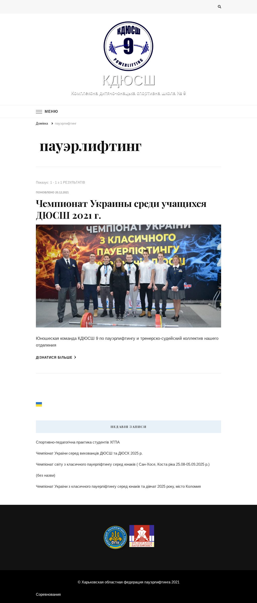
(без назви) (45, 475)
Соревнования (48, 594)
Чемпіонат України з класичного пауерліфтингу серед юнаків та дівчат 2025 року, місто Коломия (118, 486)
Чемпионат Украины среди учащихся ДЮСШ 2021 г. (121, 209)
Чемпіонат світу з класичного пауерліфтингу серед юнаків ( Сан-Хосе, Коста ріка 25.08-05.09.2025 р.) (123, 464)
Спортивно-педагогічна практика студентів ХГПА (78, 442)
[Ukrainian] (39, 404)
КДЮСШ (128, 80)
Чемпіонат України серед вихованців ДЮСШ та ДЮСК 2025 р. (89, 453)
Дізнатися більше (54, 357)
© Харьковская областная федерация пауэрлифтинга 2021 (128, 582)
